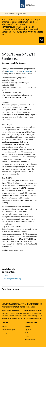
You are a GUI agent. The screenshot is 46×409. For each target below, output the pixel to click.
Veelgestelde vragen (8, 330)
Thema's (13, 19)
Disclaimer (28, 333)
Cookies (27, 326)
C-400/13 (11, 71)
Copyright (28, 330)
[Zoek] (41, 40)
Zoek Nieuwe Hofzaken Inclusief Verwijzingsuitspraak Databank (20, 29)
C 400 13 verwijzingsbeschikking (12, 277)
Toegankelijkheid (30, 339)
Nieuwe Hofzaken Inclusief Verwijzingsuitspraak (14, 25)
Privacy (27, 336)
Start (4, 19)
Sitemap (4, 333)
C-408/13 (27, 71)
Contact (4, 326)
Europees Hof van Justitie (24, 22)
